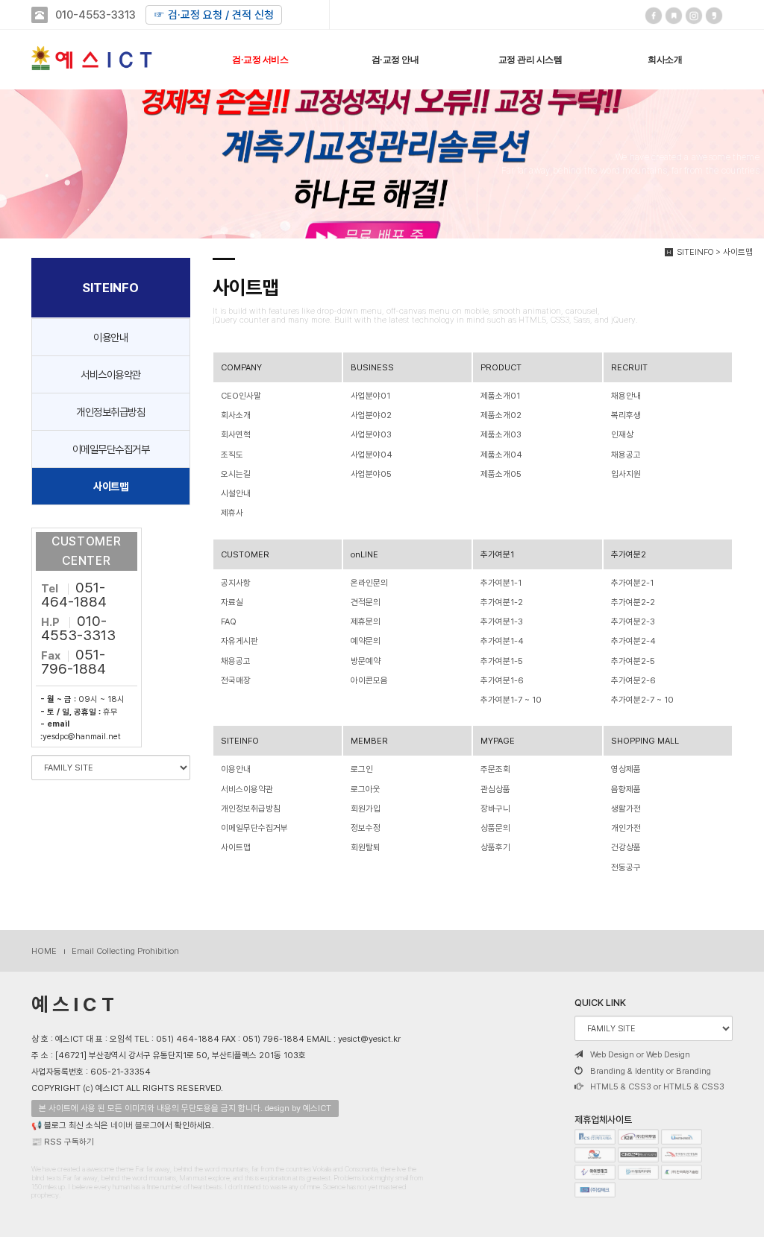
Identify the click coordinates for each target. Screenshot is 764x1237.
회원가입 (366, 808)
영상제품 (626, 769)
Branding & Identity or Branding (650, 1071)
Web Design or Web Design (640, 1054)
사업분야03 (371, 434)
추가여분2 (628, 554)
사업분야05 (371, 474)
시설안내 (236, 493)
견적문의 (366, 602)
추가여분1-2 (501, 602)
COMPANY (241, 367)
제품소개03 (501, 434)
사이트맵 (110, 486)
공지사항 (236, 583)
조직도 (232, 454)
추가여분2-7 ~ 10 (642, 700)
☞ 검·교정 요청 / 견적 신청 (214, 15)
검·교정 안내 (395, 59)
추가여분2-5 (633, 661)
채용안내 (626, 395)
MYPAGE (497, 740)
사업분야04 (371, 454)
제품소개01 (500, 395)
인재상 (622, 434)
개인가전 (626, 828)
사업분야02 (371, 415)
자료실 (232, 602)
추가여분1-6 (502, 680)
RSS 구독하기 (69, 1141)
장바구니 (495, 808)
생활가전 (626, 808)
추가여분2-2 (633, 602)
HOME (44, 951)
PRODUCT (501, 367)
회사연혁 (236, 434)
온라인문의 (369, 583)
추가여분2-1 (632, 583)
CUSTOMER (245, 554)
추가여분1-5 (501, 661)
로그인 (362, 769)
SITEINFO (240, 740)
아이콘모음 (369, 680)
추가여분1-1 (501, 583)
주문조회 (495, 769)
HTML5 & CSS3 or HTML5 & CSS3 (657, 1086)
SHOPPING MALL (645, 740)
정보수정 (366, 828)
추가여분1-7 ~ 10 (511, 700)
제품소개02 (501, 415)
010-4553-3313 (95, 15)
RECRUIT (629, 367)
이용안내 (110, 337)
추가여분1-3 (501, 621)
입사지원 (626, 474)
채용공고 (626, 454)
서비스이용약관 (111, 374)
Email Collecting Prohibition (125, 951)
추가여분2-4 (633, 641)
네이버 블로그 (133, 1125)
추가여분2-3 (633, 621)
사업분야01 (370, 395)
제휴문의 (366, 621)
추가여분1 (497, 554)
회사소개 (665, 59)
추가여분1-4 (502, 641)
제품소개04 (501, 454)
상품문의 (495, 828)
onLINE (364, 554)
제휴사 (232, 512)
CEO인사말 (241, 395)
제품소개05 (501, 474)
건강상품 (626, 847)
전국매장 (236, 680)
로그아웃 (366, 789)
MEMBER (369, 740)
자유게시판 (239, 641)
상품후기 (495, 847)
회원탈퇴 (366, 847)
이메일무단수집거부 (111, 449)
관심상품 (495, 789)
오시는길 (236, 474)
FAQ (229, 621)
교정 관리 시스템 (530, 59)
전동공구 (626, 867)
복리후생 (626, 415)
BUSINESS (372, 367)
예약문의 (366, 641)
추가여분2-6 (633, 680)
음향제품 (626, 789)
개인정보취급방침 (110, 411)
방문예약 (366, 661)
